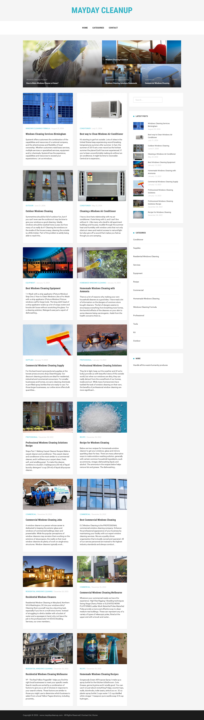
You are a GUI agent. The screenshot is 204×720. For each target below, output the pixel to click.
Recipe (82, 437)
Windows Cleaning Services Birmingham (46, 133)
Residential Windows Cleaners (41, 597)
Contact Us (86, 715)
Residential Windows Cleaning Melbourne (47, 674)
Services (136, 265)
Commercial (31, 514)
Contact (113, 27)
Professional (86, 360)
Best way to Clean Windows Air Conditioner (101, 133)
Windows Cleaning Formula (38, 128)
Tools (135, 324)
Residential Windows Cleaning (39, 591)
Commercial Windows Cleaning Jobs (44, 519)
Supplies (29, 360)
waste (148, 365)
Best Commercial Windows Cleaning (98, 519)
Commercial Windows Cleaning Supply (45, 365)
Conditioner (85, 128)
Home (85, 27)
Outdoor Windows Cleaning (39, 211)
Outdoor (29, 206)
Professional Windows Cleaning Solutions (101, 365)
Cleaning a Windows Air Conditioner (98, 211)
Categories (98, 27)
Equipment (30, 283)
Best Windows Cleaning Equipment (43, 288)
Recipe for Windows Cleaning (94, 442)
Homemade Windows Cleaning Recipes (99, 674)
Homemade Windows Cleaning (93, 283)
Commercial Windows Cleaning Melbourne (101, 592)
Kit (134, 332)
